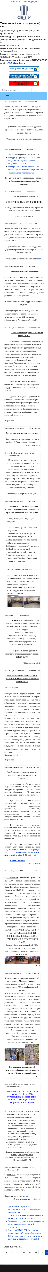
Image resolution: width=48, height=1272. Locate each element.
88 (41, 1252)
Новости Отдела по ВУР (13, 266)
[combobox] (16, 90)
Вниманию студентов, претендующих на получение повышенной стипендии (26, 1224)
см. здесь (33, 494)
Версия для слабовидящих (24, 1)
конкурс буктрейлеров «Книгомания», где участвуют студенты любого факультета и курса (24, 160)
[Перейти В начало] (6, 1252)
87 (36, 1252)
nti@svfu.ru (13, 45)
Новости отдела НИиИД (13, 767)
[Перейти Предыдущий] (12, 1252)
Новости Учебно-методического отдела (19, 453)
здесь (25, 1196)
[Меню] (7, 96)
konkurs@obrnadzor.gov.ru (27, 852)
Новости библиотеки (12, 149)
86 (30, 1252)
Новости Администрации (14, 328)
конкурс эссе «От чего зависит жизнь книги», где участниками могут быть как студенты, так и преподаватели (25, 170)
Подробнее (9, 421)
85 (24, 1252)
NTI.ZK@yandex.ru (16, 63)
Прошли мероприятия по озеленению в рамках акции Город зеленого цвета (24, 1209)
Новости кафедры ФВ (12, 102)
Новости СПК (9, 615)
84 (18, 1252)
